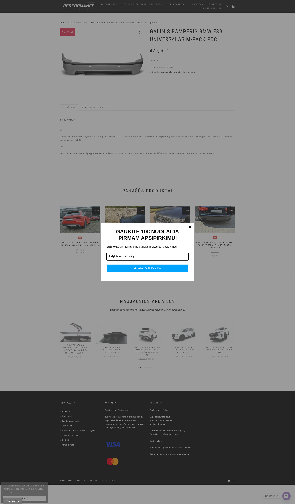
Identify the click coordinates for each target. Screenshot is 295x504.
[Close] (190, 227)
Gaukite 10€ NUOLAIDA (147, 268)
